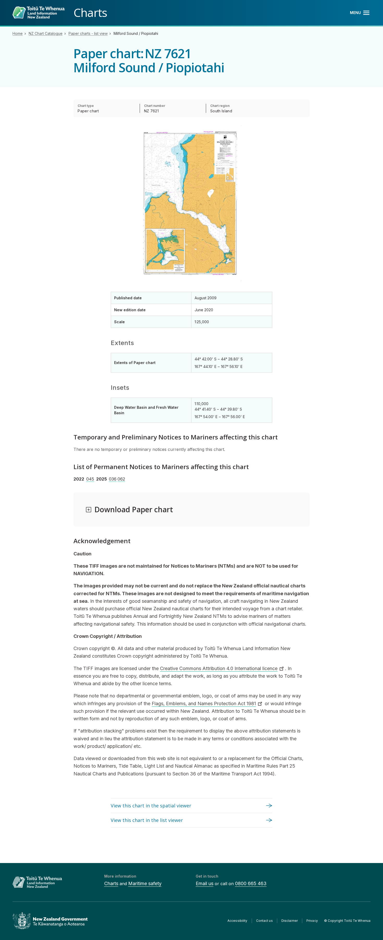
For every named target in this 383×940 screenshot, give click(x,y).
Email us (204, 883)
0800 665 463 (251, 883)
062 (121, 479)
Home (18, 33)
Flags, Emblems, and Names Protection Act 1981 (204, 703)
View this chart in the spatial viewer (151, 805)
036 (112, 479)
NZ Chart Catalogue (46, 33)
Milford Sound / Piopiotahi (136, 33)
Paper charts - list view (88, 33)
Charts (111, 883)
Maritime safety (145, 883)
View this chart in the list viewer (147, 820)
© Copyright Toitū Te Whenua (347, 921)
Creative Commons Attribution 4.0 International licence (218, 668)
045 (90, 479)
